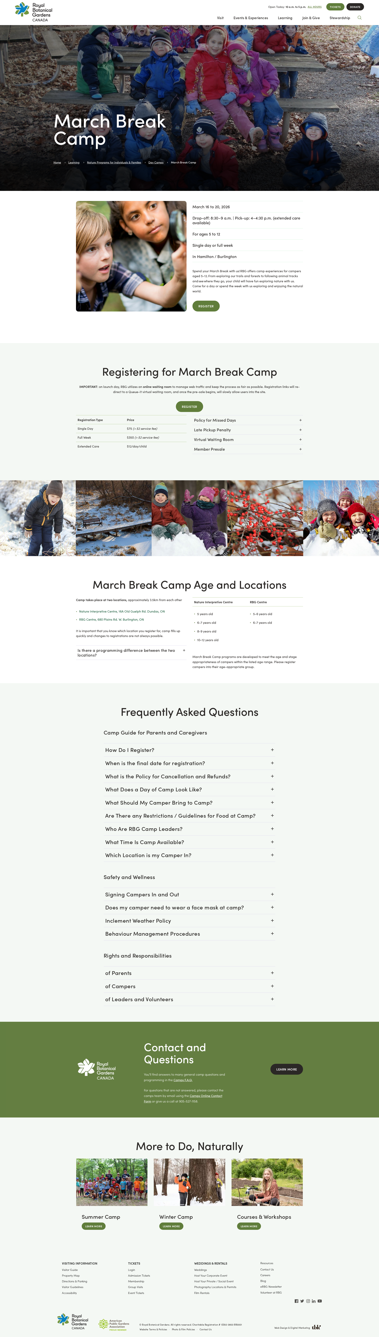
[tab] (247, 420)
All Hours (315, 6)
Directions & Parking (74, 1281)
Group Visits (135, 1287)
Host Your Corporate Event (210, 1275)
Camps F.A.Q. (183, 1080)
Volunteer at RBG (271, 1292)
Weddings (200, 1270)
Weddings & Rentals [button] (210, 1263)
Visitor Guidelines (72, 1287)
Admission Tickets (139, 1275)
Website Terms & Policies (153, 1329)
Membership (136, 1281)
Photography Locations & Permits (215, 1287)
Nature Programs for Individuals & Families (114, 162)
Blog (263, 1281)
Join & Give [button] (311, 17)
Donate (355, 6)
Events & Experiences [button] (251, 17)
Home (57, 162)
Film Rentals (201, 1293)
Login (131, 1270)
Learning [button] (285, 17)
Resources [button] (266, 1263)
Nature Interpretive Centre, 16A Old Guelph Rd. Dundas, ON (122, 611)
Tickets (335, 6)
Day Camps (155, 162)
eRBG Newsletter (271, 1286)
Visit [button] (220, 17)
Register (206, 306)
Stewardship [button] (340, 17)
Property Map (71, 1275)
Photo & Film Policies (183, 1329)
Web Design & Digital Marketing (292, 1327)
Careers (265, 1275)
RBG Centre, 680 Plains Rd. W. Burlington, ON (111, 619)
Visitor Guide (70, 1270)
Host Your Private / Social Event (214, 1281)
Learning (74, 162)
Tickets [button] (134, 1263)
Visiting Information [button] (79, 1263)
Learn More (286, 1069)
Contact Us (267, 1269)
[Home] (72, 1322)
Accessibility (69, 1293)
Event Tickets (136, 1293)
